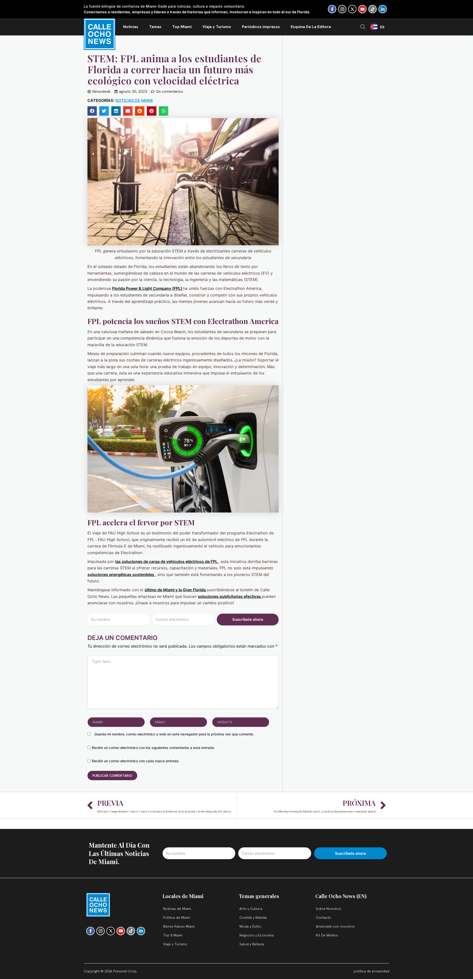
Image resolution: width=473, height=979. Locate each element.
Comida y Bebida (253, 917)
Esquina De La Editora (311, 26)
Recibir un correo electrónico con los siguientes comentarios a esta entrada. (153, 748)
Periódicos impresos (261, 26)
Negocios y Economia (256, 935)
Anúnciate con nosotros (335, 926)
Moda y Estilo (250, 926)
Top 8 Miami (172, 935)
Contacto (323, 917)
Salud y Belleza (251, 944)
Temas (155, 26)
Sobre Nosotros (328, 908)
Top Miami (182, 26)
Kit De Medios (327, 935)
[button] (92, 111)
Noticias (130, 26)
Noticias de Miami (134, 100)
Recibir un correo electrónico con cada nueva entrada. (135, 761)
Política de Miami (176, 917)
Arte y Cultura (250, 908)
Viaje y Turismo (217, 26)
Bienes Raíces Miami (179, 926)
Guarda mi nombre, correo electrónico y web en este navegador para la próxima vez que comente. (174, 734)
